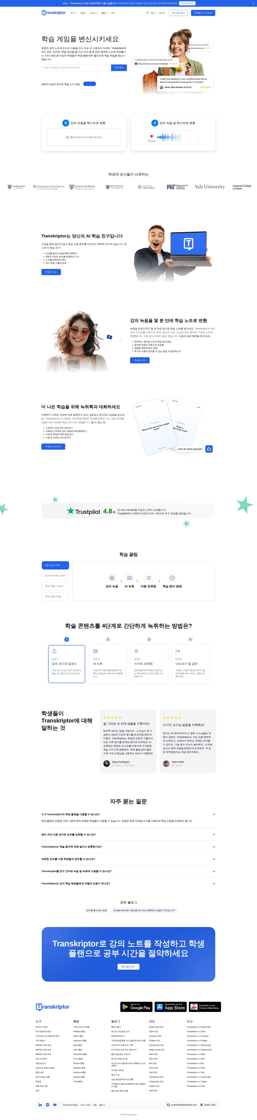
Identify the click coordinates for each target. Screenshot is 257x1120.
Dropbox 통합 (79, 1077)
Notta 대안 (153, 1054)
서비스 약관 (85, 1105)
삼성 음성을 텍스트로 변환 (122, 1079)
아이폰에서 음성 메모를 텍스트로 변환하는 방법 (128, 1085)
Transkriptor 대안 (156, 1077)
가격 (113, 13)
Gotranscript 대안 (156, 1045)
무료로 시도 (51, 272)
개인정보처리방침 (70, 1105)
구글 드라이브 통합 (81, 1027)
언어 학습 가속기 (54, 586)
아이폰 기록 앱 (117, 1070)
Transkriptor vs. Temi (196, 1072)
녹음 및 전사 (41, 1063)
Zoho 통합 (77, 1050)
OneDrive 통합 (79, 1072)
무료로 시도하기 (53, 446)
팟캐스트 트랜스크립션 (45, 1068)
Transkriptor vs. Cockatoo (198, 1036)
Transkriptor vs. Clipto (196, 1031)
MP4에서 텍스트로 (43, 1050)
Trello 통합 (77, 1081)
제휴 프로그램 (41, 1086)
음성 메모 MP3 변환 (119, 1091)
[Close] (253, 3)
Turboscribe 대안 (156, 1081)
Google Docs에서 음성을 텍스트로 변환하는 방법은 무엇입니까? (144, 910)
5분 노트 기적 (52, 565)
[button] (150, 13)
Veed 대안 (153, 1091)
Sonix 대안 (153, 1068)
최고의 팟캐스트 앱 (119, 1059)
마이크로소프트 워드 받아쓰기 (124, 1050)
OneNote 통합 (79, 1068)
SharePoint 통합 (80, 1054)
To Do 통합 (78, 1059)
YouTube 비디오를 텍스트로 (47, 1036)
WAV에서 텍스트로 (43, 1054)
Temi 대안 (153, 1072)
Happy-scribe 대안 (157, 1050)
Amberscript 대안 (156, 1027)
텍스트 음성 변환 (43, 1077)
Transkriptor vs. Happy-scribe (199, 1050)
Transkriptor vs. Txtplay (197, 1081)
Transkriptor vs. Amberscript (199, 1027)
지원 (95, 1105)
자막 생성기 (41, 1040)
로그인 (162, 13)
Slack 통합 (77, 1045)
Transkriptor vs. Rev (195, 1063)
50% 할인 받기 (128, 967)
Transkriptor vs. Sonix (196, 1068)
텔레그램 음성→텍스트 (121, 1054)
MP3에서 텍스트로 (43, 1045)
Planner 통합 (78, 1063)
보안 (37, 1091)
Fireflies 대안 (154, 1040)
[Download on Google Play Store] (136, 1007)
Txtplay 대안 (154, 1086)
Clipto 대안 (153, 1031)
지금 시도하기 (187, 3)
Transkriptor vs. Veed (196, 1086)
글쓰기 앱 (115, 1075)
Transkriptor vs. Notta (196, 1054)
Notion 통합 (78, 1036)
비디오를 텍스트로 (43, 1031)
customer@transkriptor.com (184, 1105)
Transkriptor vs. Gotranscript (199, 1045)
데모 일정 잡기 (178, 13)
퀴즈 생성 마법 (53, 596)
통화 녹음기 (116, 1027)
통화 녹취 (40, 1072)
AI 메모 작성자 (42, 1027)
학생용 (38, 1081)
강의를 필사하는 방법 (96, 910)
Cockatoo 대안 (155, 1036)
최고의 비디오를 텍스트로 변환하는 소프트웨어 (128, 1064)
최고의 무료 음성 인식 (120, 1031)
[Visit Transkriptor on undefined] (40, 1105)
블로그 (102, 1105)
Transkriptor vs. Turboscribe (199, 1077)
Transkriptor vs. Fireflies (197, 1040)
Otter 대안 (153, 1059)
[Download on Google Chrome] (205, 1007)
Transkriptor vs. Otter (196, 1059)
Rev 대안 (153, 1063)
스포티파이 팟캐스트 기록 (122, 1045)
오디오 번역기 (41, 1059)
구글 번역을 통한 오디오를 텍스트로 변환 (128, 1040)
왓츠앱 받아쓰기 (118, 1036)
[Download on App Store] (171, 1007)
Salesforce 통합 (80, 1040)
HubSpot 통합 (79, 1031)
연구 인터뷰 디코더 (55, 575)
